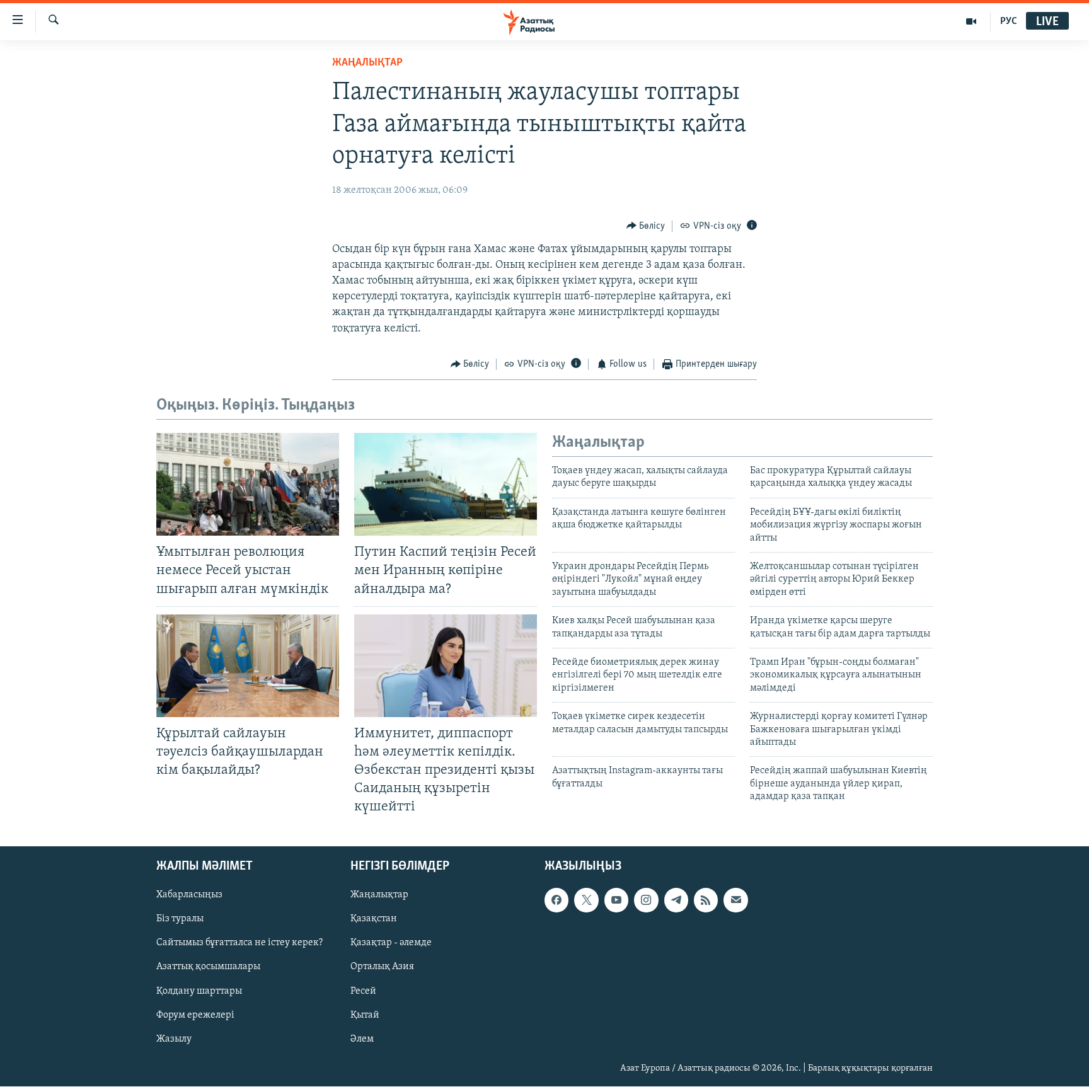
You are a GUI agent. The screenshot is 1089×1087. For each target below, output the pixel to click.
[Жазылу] (735, 900)
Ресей (363, 991)
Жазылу (174, 1039)
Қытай (364, 1015)
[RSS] (706, 900)
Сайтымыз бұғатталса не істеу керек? (239, 943)
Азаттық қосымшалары (208, 967)
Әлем (362, 1039)
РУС (1008, 21)
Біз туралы (180, 919)
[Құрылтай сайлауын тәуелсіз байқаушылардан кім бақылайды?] (247, 665)
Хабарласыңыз (189, 895)
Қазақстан (373, 919)
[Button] (646, 226)
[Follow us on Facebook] (556, 900)
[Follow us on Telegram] (676, 900)
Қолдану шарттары (199, 991)
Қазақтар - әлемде (391, 943)
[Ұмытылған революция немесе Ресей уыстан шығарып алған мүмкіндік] (247, 484)
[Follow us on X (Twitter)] (586, 900)
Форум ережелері (195, 1015)
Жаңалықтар (379, 895)
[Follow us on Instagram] (646, 900)
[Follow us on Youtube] (616, 900)
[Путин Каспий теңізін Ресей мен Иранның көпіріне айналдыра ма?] (445, 484)
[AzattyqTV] (971, 21)
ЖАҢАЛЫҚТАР (367, 63)
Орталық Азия (382, 967)
